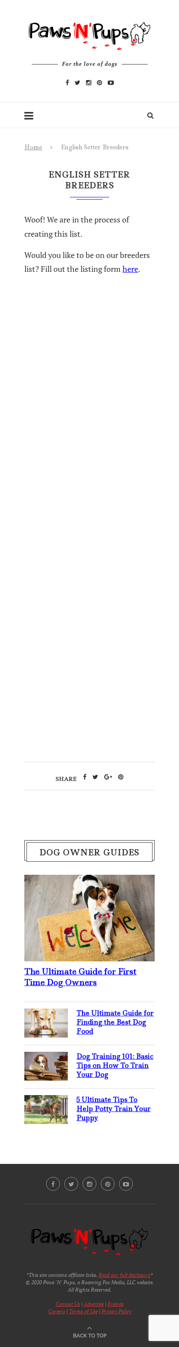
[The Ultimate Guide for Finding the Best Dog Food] (46, 1015)
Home (33, 147)
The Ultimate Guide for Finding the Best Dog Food (115, 1022)
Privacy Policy (116, 1311)
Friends (116, 1304)
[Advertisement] (89, 453)
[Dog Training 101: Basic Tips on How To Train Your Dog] (46, 1059)
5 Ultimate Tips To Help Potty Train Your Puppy (113, 1108)
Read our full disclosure (124, 1275)
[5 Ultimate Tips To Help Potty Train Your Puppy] (46, 1102)
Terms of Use (83, 1311)
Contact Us (68, 1304)
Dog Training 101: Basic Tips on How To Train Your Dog (114, 1065)
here (130, 269)
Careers (56, 1311)
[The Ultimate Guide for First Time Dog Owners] (89, 882)
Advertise (94, 1304)
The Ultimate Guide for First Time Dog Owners (80, 977)
